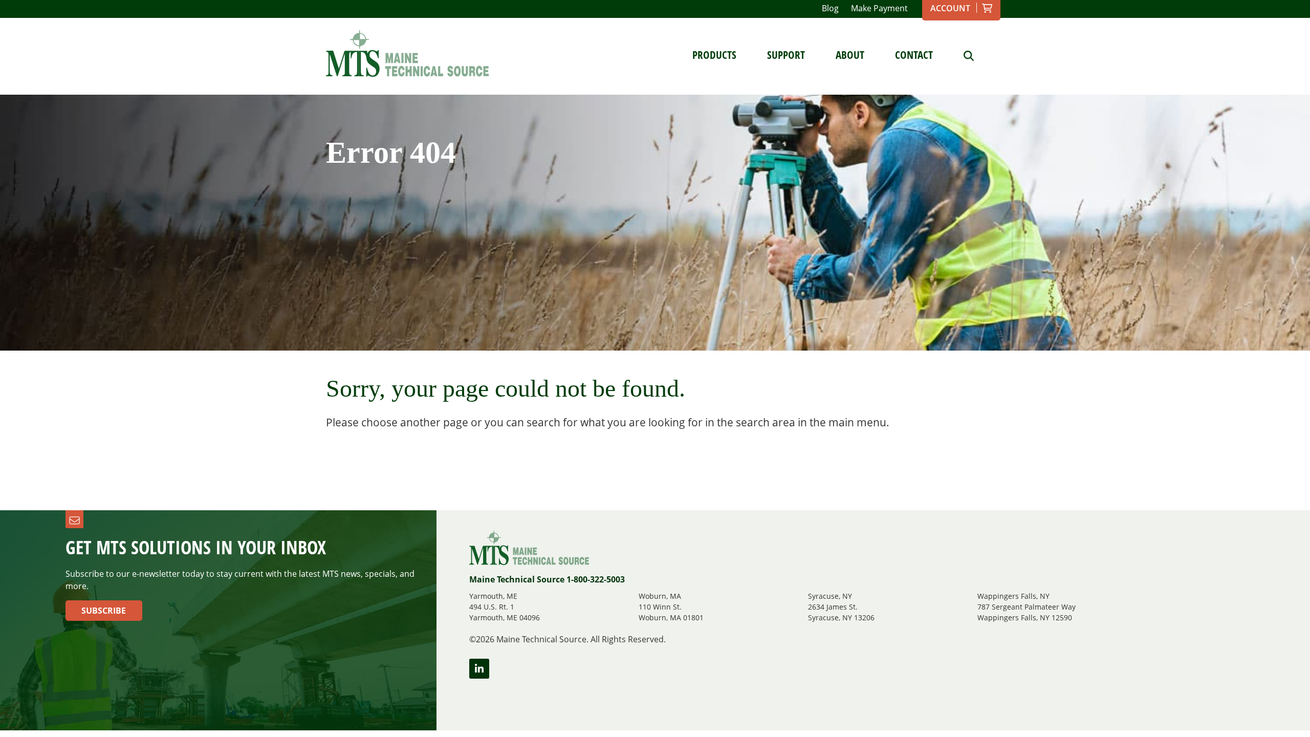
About (850, 55)
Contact (914, 55)
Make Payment (879, 8)
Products (714, 55)
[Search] (961, 55)
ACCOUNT (950, 8)
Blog (830, 8)
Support (786, 55)
